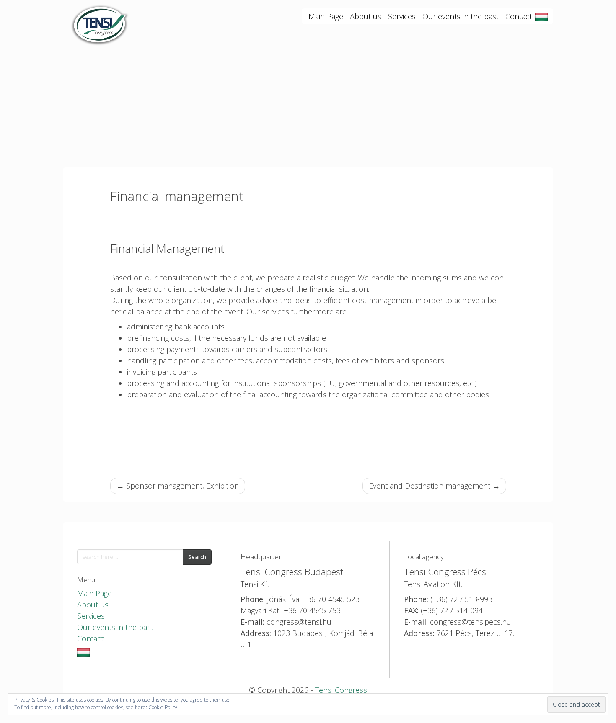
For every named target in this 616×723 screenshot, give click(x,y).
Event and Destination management (434, 486)
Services (402, 16)
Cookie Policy (162, 707)
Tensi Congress (341, 690)
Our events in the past (460, 16)
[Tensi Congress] (100, 16)
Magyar (541, 17)
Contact (518, 16)
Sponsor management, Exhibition (177, 486)
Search (197, 557)
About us (365, 16)
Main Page (325, 16)
